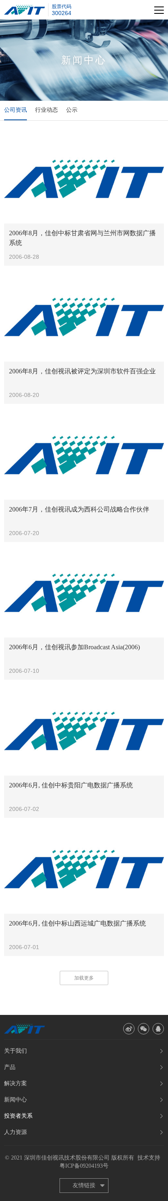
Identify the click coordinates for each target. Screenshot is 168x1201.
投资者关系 (18, 1116)
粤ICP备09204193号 (84, 1166)
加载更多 (84, 978)
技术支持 (148, 1158)
